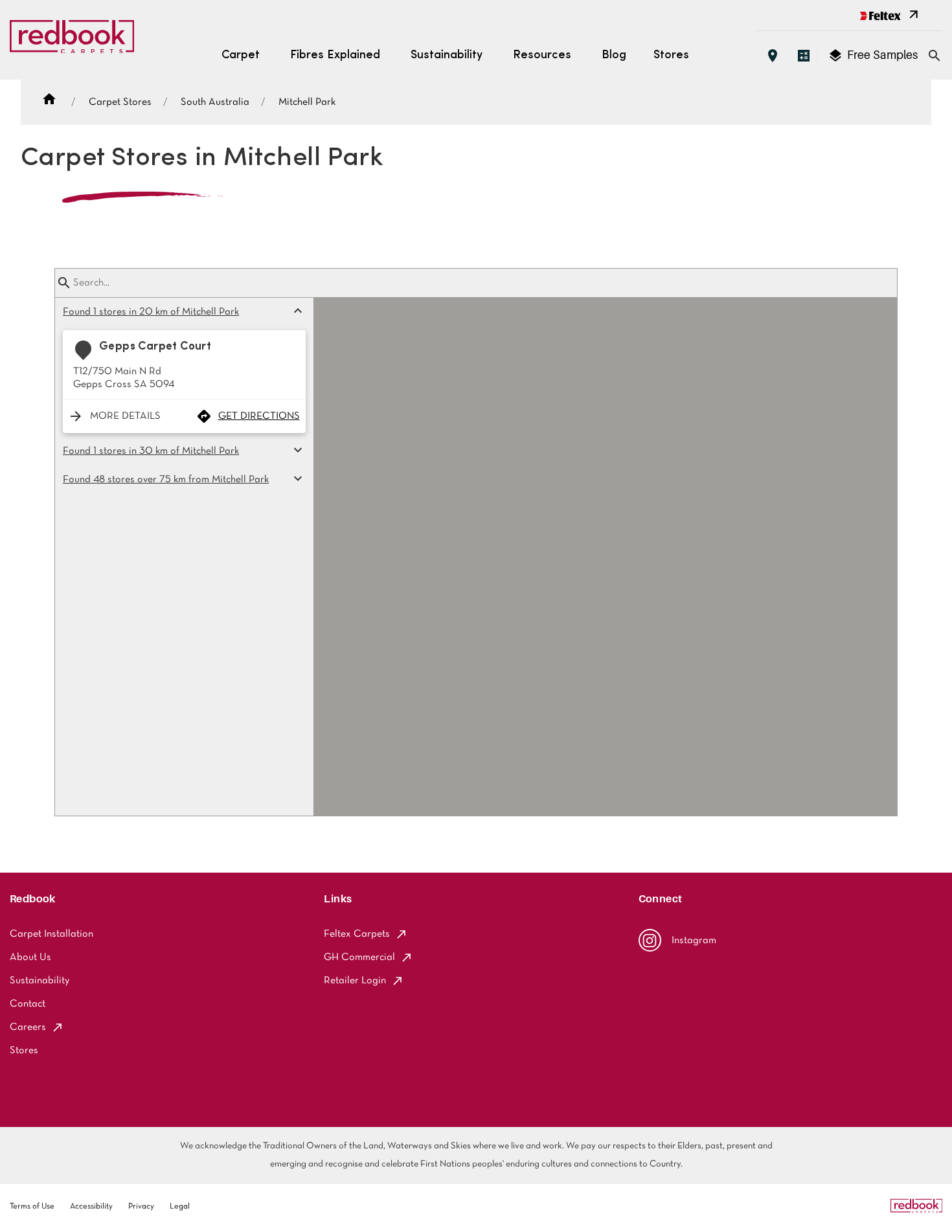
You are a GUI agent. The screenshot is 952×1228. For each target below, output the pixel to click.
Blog (614, 55)
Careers (28, 1027)
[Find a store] (773, 56)
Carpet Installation (51, 934)
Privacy (141, 1207)
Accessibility (91, 1207)
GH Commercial (359, 957)
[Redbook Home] (72, 40)
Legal (180, 1207)
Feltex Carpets (357, 934)
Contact (27, 1004)
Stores (671, 55)
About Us (30, 957)
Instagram (694, 940)
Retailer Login (355, 980)
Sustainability (39, 980)
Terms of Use (32, 1207)
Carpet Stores (120, 102)
